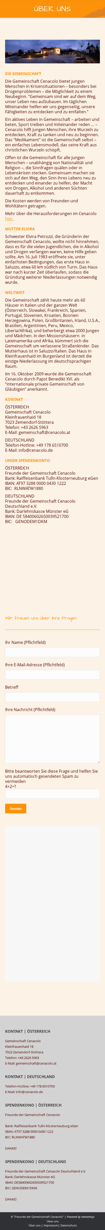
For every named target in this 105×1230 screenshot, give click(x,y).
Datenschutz (68, 1225)
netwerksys (88, 1217)
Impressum (51, 1225)
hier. (9, 218)
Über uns (35, 1225)
